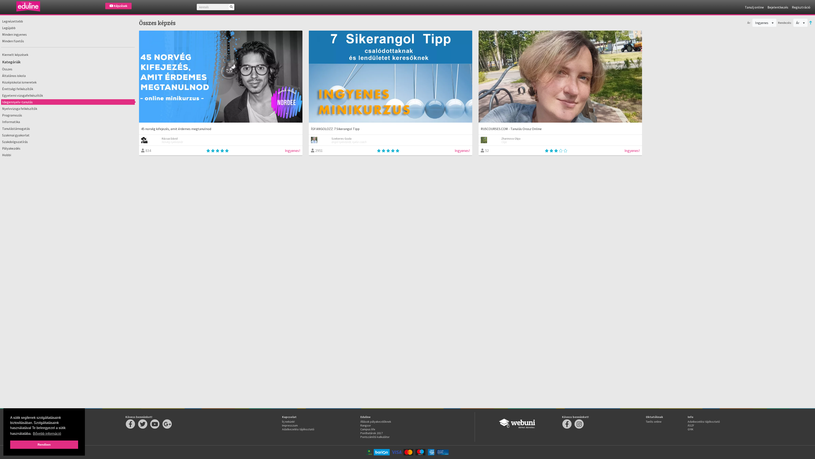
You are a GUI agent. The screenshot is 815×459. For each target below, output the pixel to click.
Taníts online (654, 422)
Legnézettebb (12, 21)
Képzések (120, 6)
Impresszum (290, 425)
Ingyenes (762, 23)
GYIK (690, 429)
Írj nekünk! (288, 422)
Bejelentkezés (777, 7)
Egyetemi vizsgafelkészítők (22, 95)
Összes (7, 69)
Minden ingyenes (14, 34)
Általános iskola (14, 76)
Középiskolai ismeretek (19, 82)
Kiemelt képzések (15, 54)
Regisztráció (801, 7)
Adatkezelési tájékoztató (298, 429)
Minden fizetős (13, 41)
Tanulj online (754, 7)
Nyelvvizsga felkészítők (19, 108)
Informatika (11, 122)
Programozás (12, 115)
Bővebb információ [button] (47, 433)
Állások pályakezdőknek (375, 422)
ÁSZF (691, 425)
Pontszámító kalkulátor (375, 437)
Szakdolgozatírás (15, 142)
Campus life (367, 429)
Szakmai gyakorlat (16, 135)
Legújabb (8, 28)
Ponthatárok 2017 (371, 433)
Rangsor (365, 425)
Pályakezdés (11, 148)
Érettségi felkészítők (17, 89)
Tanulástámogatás (16, 128)
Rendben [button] (44, 444)
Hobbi (6, 155)
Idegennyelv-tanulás (17, 102)
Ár (798, 23)
